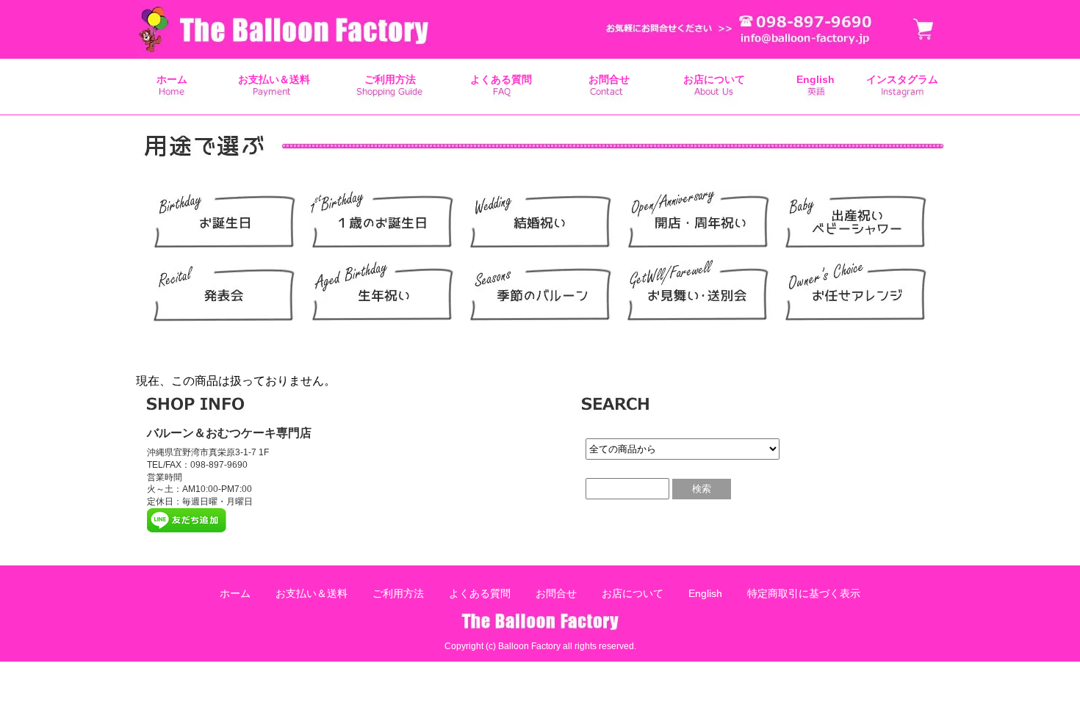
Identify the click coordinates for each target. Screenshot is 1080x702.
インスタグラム (902, 79)
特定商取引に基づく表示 (803, 593)
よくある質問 (501, 79)
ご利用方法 (390, 79)
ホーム (171, 79)
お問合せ (609, 79)
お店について (714, 79)
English (815, 79)
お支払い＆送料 (274, 79)
